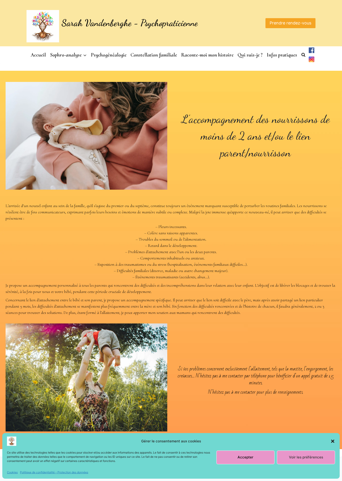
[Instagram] (311, 59)
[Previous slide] (9, 377)
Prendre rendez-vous (290, 22)
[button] (332, 441)
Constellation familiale (154, 55)
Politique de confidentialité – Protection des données (54, 472)
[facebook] (311, 50)
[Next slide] (163, 377)
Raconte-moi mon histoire (207, 55)
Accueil (38, 55)
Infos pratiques (282, 55)
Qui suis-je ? (250, 55)
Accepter (245, 457)
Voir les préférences (306, 457)
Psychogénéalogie (109, 55)
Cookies (12, 472)
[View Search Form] (303, 55)
